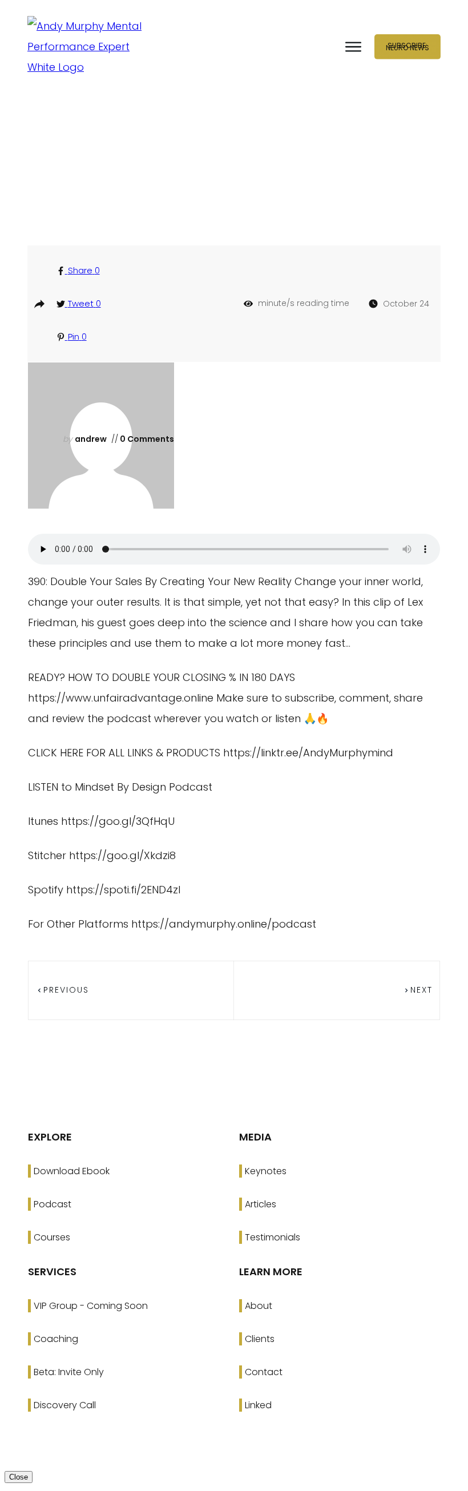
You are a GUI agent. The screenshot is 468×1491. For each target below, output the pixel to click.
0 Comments (146, 439)
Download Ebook (72, 1171)
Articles (260, 1204)
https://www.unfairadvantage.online (120, 698)
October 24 (406, 303)
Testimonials (272, 1237)
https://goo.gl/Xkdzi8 (122, 855)
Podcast (52, 1204)
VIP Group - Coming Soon (91, 1305)
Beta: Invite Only (69, 1372)
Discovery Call (65, 1405)
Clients (260, 1338)
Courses (52, 1237)
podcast (239, 181)
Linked (258, 1405)
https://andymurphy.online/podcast (223, 924)
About (258, 1305)
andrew (91, 439)
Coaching (56, 1338)
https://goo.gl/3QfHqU (118, 821)
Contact (264, 1372)
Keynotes (266, 1171)
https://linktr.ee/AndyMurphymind (308, 753)
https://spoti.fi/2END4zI (123, 889)
